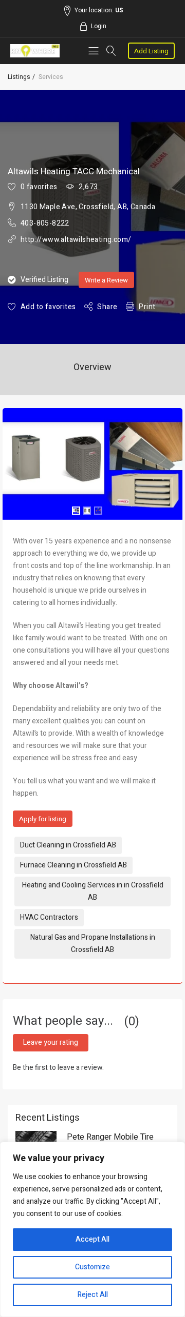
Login (98, 26)
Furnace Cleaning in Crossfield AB (73, 865)
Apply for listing (42, 819)
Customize (92, 1267)
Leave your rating (50, 1042)
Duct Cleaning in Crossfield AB (68, 845)
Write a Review (106, 280)
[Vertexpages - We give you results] (35, 51)
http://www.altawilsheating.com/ (76, 239)
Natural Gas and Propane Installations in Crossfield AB (92, 943)
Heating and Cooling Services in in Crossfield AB (92, 891)
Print (147, 306)
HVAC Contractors (49, 917)
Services (51, 77)
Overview (92, 367)
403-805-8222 (45, 223)
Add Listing (151, 51)
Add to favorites (48, 306)
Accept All (92, 1239)
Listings (19, 77)
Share (107, 306)
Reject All (93, 1294)
